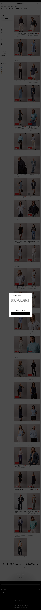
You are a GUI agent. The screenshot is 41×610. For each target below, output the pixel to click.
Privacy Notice (21, 303)
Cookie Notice (14, 303)
